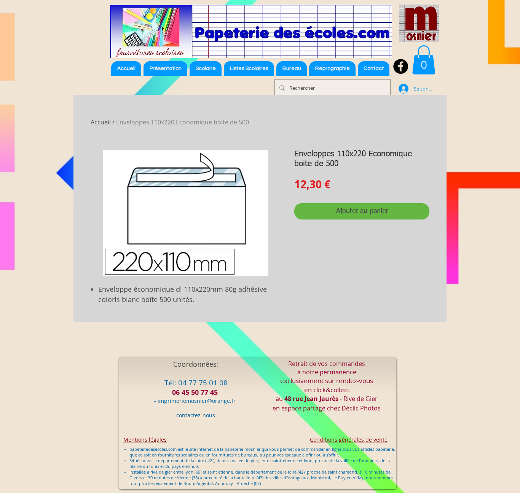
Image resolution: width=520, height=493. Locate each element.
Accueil (101, 122)
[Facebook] (400, 66)
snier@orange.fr (215, 400)
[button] (249, 68)
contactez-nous (195, 415)
